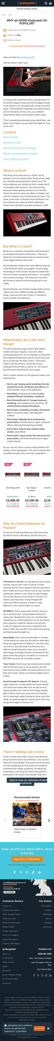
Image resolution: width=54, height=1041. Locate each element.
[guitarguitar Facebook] (14, 872)
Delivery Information (11, 910)
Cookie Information (10, 931)
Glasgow (47, 923)
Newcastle (47, 927)
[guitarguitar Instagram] (27, 872)
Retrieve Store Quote (11, 923)
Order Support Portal (11, 914)
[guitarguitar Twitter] (20, 872)
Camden (47, 910)
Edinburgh (47, 914)
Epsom (49, 918)
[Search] (46, 3)
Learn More (21, 1031)
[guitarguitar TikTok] (33, 872)
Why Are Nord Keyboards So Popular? (20, 153)
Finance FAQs (8, 927)
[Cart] (50, 3)
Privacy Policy (21, 865)
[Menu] (7, 3)
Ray (19, 35)
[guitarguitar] (27, 3)
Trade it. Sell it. (9, 962)
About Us (6, 954)
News (10, 15)
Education (7, 970)
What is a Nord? (10, 137)
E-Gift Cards (8, 958)
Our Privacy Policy (10, 979)
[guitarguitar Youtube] (39, 872)
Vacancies (7, 983)
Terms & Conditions (11, 935)
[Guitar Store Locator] (27, 887)
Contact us (7, 906)
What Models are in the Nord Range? (20, 148)
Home (3, 15)
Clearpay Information (11, 943)
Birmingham (46, 906)
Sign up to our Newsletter (27, 859)
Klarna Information (10, 939)
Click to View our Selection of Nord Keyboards (28, 782)
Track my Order (9, 918)
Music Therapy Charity (12, 975)
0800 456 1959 (44, 954)
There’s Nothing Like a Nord (16, 159)
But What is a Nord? (12, 143)
